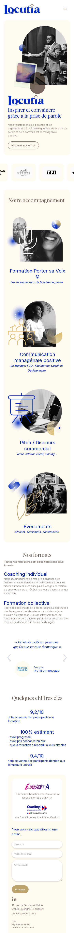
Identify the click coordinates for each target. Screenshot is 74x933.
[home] (22, 9)
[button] (65, 9)
